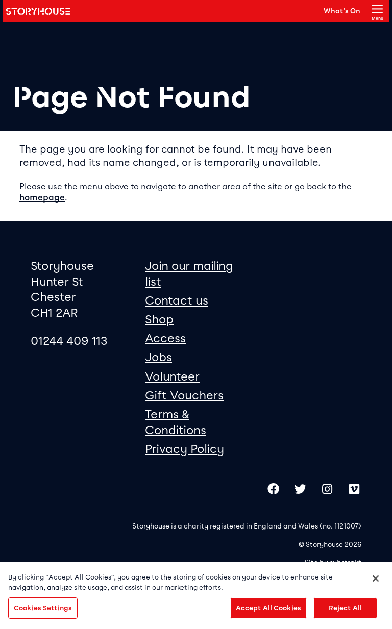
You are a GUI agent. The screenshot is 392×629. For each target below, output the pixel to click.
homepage (42, 198)
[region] (196, 595)
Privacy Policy (184, 449)
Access (165, 338)
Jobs (158, 357)
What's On (342, 11)
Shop (159, 319)
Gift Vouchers (184, 395)
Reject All (345, 608)
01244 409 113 (69, 341)
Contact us (176, 300)
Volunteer (172, 376)
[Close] (375, 578)
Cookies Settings (43, 608)
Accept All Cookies (268, 608)
